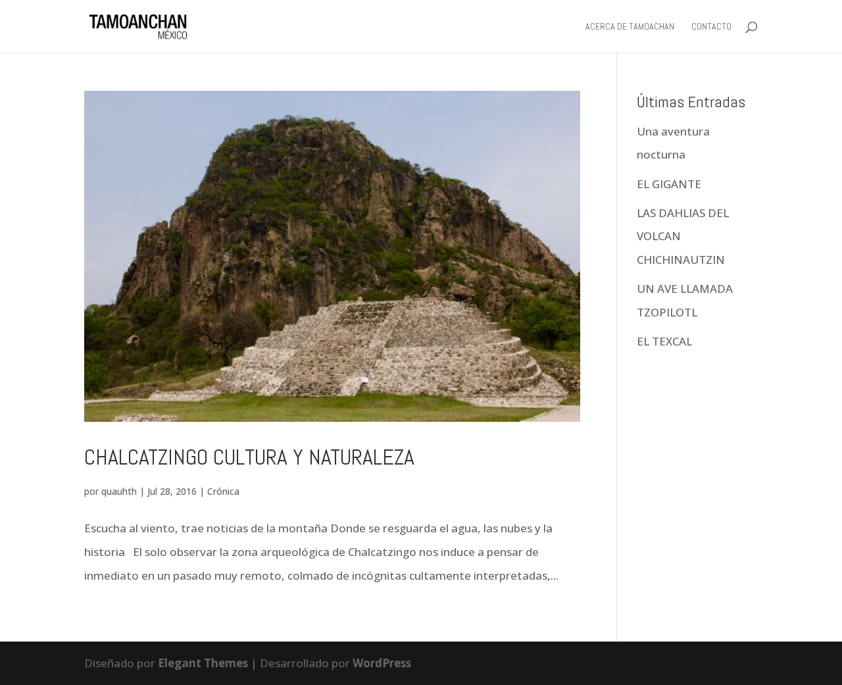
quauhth (119, 491)
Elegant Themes (203, 663)
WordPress (382, 663)
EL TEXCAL (664, 341)
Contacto (711, 27)
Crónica (223, 491)
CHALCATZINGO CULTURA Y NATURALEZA (249, 457)
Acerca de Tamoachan (629, 27)
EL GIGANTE (670, 183)
